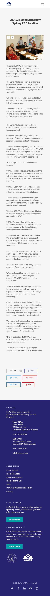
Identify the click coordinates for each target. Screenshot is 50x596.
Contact (9, 491)
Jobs (8, 484)
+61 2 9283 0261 (20, 448)
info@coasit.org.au (20, 453)
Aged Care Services (14, 477)
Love (17, 371)
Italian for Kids (12, 470)
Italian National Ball (14, 481)
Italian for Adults (13, 474)
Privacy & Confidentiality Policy (19, 488)
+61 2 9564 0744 (20, 434)
